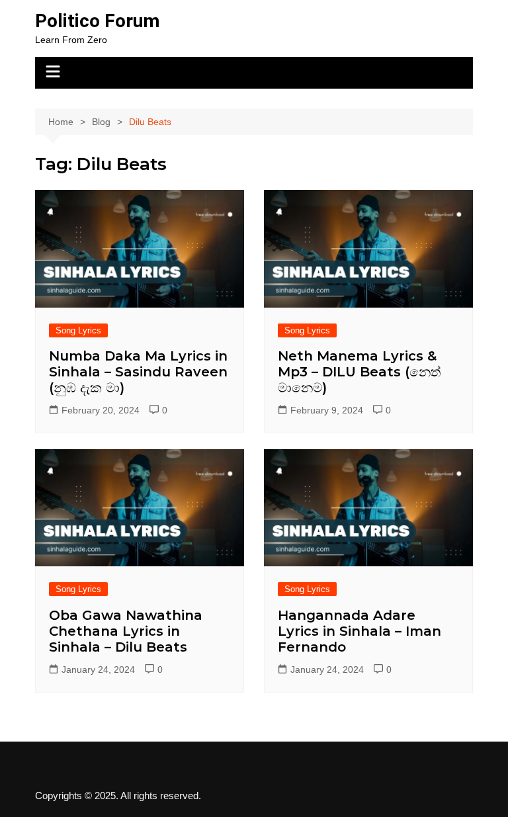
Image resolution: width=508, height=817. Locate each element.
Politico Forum (97, 21)
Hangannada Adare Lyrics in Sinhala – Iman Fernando (359, 631)
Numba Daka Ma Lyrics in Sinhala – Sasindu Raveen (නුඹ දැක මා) (138, 372)
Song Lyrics (78, 330)
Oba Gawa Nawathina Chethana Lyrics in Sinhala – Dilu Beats (125, 631)
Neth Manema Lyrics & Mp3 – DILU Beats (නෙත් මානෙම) (359, 372)
